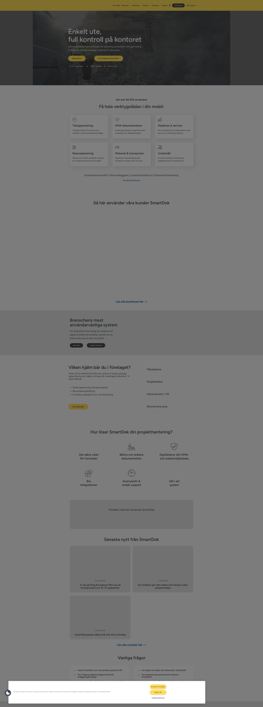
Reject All (158, 692)
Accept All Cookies (158, 687)
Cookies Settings (158, 698)
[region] (106, 692)
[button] (8, 693)
